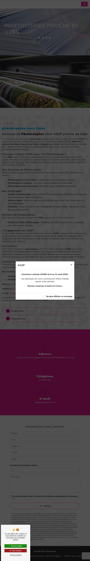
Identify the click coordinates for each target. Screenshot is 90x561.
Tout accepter (16, 546)
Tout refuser (16, 551)
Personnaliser (15, 555)
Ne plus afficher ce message (59, 296)
